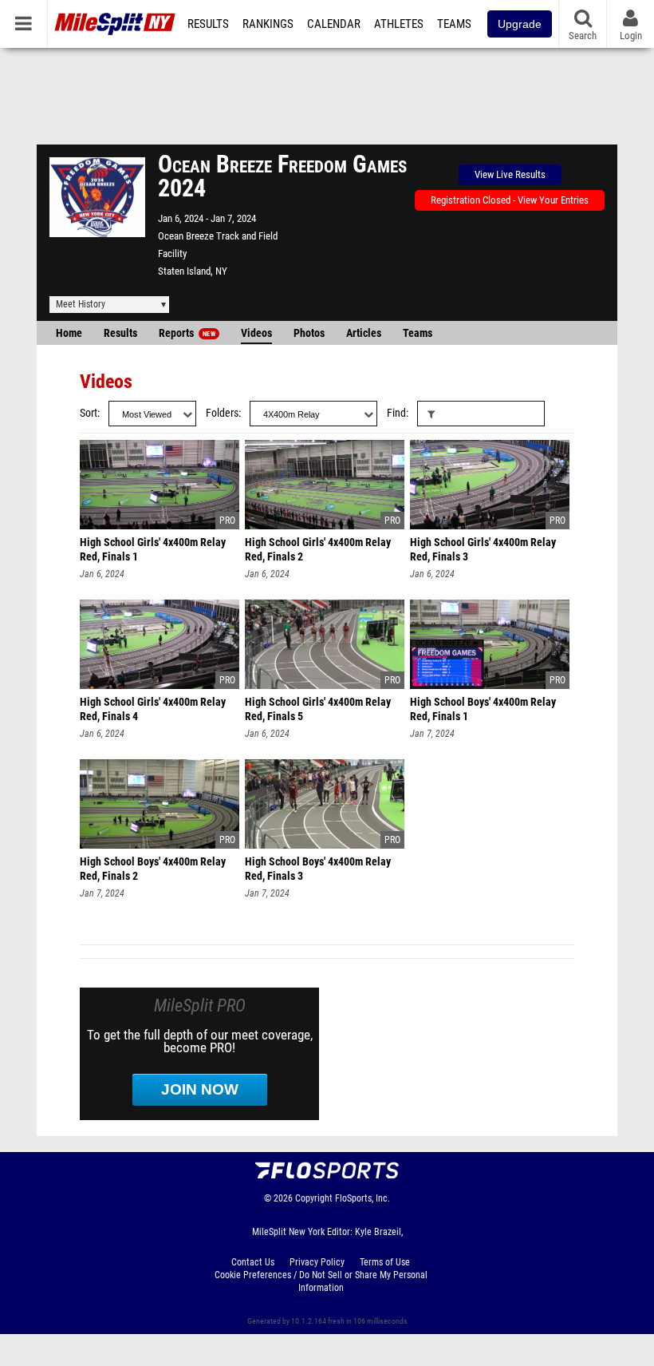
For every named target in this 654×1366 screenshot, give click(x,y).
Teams (454, 24)
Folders (222, 413)
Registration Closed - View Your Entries (510, 200)
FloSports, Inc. (362, 1198)
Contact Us (252, 1262)
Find (396, 413)
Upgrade (520, 24)
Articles (363, 333)
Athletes (399, 24)
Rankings (268, 24)
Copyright (314, 1198)
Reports (187, 333)
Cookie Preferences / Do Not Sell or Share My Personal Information (321, 1281)
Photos (309, 333)
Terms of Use (385, 1262)
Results (208, 24)
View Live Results (510, 174)
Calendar (333, 24)
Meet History (80, 304)
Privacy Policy (317, 1262)
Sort (88, 413)
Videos (256, 333)
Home (69, 333)
